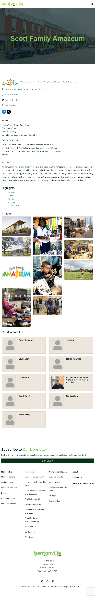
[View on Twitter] (9, 113)
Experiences (13, 195)
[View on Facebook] (4, 113)
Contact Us (77, 477)
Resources (29, 472)
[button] (92, 4)
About (75, 472)
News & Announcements (83, 483)
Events (11, 199)
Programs (12, 202)
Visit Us (11, 192)
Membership (13, 205)
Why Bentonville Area (58, 472)
